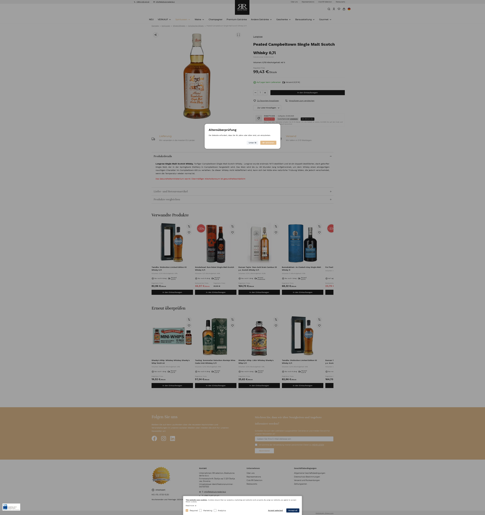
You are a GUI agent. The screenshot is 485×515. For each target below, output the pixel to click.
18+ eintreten (268, 143)
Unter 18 (252, 143)
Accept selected (275, 510)
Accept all (292, 510)
